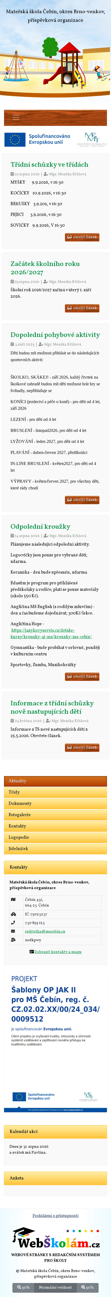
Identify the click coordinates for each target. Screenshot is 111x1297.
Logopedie (19, 838)
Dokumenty (20, 804)
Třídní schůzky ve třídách (49, 165)
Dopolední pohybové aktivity (55, 335)
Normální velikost (55, 1287)
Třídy (14, 792)
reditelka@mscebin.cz (45, 931)
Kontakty (17, 826)
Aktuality (17, 781)
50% (25, 1287)
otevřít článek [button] (84, 237)
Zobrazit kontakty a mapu (58, 952)
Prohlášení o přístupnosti (56, 1215)
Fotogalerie (20, 815)
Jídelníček (18, 849)
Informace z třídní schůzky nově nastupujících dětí (52, 708)
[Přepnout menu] (15, 117)
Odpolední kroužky (40, 527)
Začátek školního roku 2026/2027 (45, 268)
